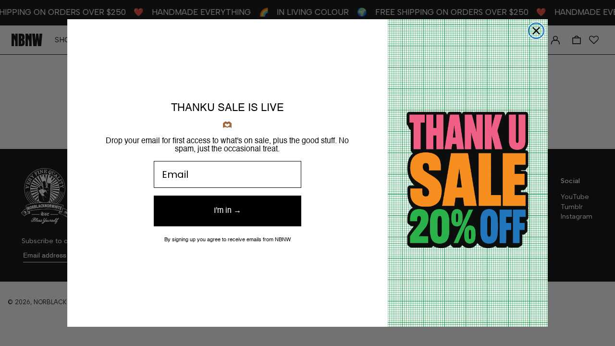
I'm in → (227, 211)
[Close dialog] (536, 30)
